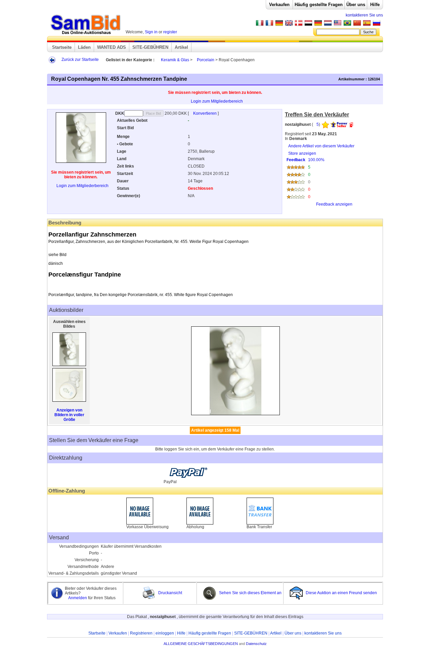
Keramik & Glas (175, 60)
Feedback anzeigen (334, 204)
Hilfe (375, 4)
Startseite (62, 47)
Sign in (151, 32)
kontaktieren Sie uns (364, 15)
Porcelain (205, 60)
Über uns (355, 4)
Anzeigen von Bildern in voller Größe (69, 415)
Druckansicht (169, 592)
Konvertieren (205, 113)
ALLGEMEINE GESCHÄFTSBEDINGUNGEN (201, 644)
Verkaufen (279, 4)
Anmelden (78, 598)
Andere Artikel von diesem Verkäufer (321, 146)
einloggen (165, 633)
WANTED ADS (111, 47)
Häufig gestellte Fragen (319, 4)
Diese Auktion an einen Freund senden (341, 592)
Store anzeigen (319, 179)
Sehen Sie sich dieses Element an (250, 592)
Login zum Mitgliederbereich (217, 101)
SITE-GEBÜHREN (150, 47)
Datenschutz (256, 644)
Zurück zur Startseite (80, 59)
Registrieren (141, 633)
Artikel (181, 47)
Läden (84, 47)
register (170, 32)
